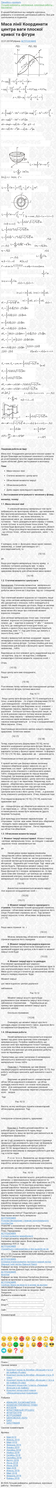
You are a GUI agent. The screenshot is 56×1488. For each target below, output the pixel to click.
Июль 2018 (12, 1463)
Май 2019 (11, 1437)
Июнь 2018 (12, 1465)
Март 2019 (12, 1442)
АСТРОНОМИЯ (28, 41)
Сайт (3, 1310)
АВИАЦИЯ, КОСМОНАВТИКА (21, 1402)
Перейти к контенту (11, 2)
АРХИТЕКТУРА (14, 1412)
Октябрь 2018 (13, 1455)
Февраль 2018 (14, 1475)
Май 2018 (11, 1468)
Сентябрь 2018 (14, 1457)
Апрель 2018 (13, 1470)
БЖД (9, 1420)
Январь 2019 (13, 1447)
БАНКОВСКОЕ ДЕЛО (17, 1418)
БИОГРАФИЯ (13, 1423)
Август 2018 (13, 1460)
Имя (4, 1300)
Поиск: (4, 1362)
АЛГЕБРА (11, 1407)
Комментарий (8, 1315)
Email (4, 1305)
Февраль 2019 (14, 1445)
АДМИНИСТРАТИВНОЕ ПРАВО (22, 1405)
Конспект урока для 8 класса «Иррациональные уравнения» (22, 1391)
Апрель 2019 (13, 1439)
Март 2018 (12, 1473)
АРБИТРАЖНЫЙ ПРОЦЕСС (20, 1410)
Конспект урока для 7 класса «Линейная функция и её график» (27, 1386)
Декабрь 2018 (14, 1450)
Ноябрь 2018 (13, 1452)
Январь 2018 (13, 1478)
